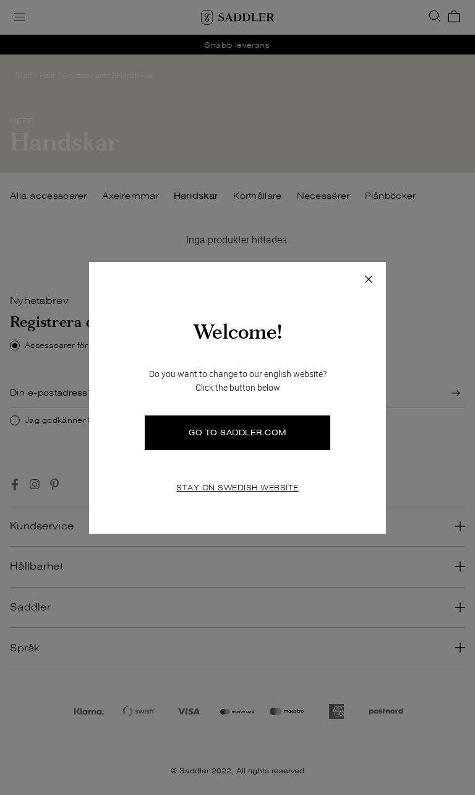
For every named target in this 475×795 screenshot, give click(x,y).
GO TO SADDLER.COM (237, 432)
